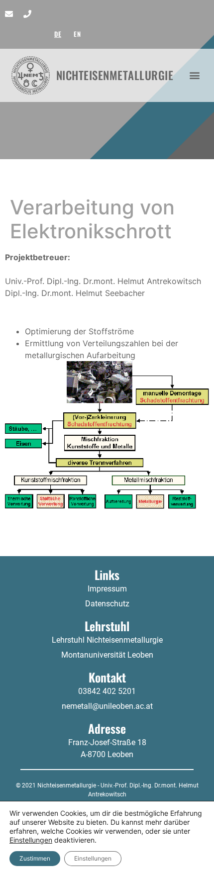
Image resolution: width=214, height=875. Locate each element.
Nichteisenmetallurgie (115, 75)
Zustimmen (34, 858)
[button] (195, 75)
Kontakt (107, 677)
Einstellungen (30, 840)
